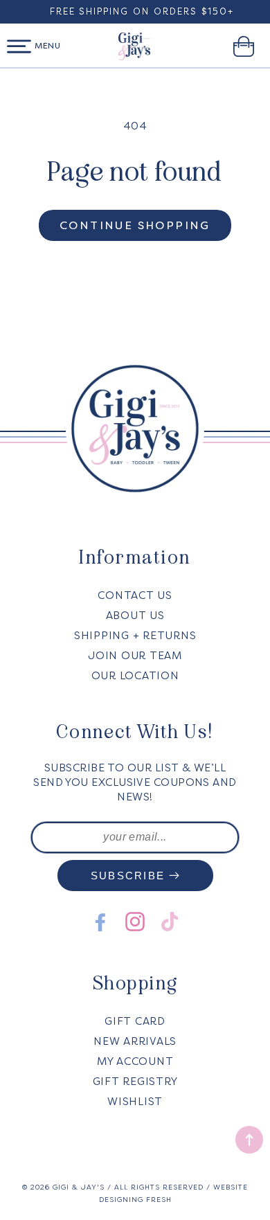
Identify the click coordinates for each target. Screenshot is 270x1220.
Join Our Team (135, 655)
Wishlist (135, 1101)
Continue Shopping (135, 225)
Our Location (135, 676)
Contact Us (135, 595)
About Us (135, 615)
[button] (19, 46)
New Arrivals (135, 1041)
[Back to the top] (249, 1140)
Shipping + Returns (135, 635)
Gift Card (135, 1021)
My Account (135, 1061)
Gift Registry (135, 1081)
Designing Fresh (135, 1200)
